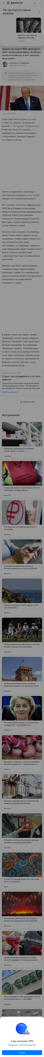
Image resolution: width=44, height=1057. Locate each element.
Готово (22, 1052)
